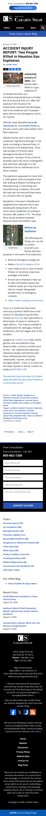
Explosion (38, 408)
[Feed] (33, 712)
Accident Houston (25, 408)
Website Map (23, 756)
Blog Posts (23, 765)
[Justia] (26, 712)
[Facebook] (13, 712)
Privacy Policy (23, 752)
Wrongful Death (13, 531)
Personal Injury (31, 400)
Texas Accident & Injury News (22, 583)
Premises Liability (10, 403)
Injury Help (8, 415)
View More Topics (11, 570)
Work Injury (24, 403)
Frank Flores (30, 125)
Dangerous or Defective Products (21, 542)
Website (23, 743)
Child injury (10, 546)
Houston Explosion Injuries (26, 413)
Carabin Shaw (31, 802)
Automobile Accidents (15, 538)
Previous (9, 431)
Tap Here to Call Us (23, 8)
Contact (20, 27)
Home (7, 27)
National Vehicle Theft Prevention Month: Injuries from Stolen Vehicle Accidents (20, 611)
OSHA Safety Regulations (13, 400)
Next (31, 431)
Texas (29, 415)
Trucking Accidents (14, 558)
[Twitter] (20, 712)
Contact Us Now (23, 505)
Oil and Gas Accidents (29, 398)
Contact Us (23, 760)
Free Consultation (13, 447)
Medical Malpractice (15, 562)
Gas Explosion (20, 410)
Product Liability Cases (16, 554)
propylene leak (19, 415)
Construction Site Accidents (18, 566)
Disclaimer (23, 747)
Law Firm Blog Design (23, 812)
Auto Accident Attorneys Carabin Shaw (22, 700)
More (33, 27)
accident (13, 408)
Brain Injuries (17, 395)
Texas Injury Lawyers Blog (23, 19)
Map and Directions (23, 667)
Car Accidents (12, 527)
